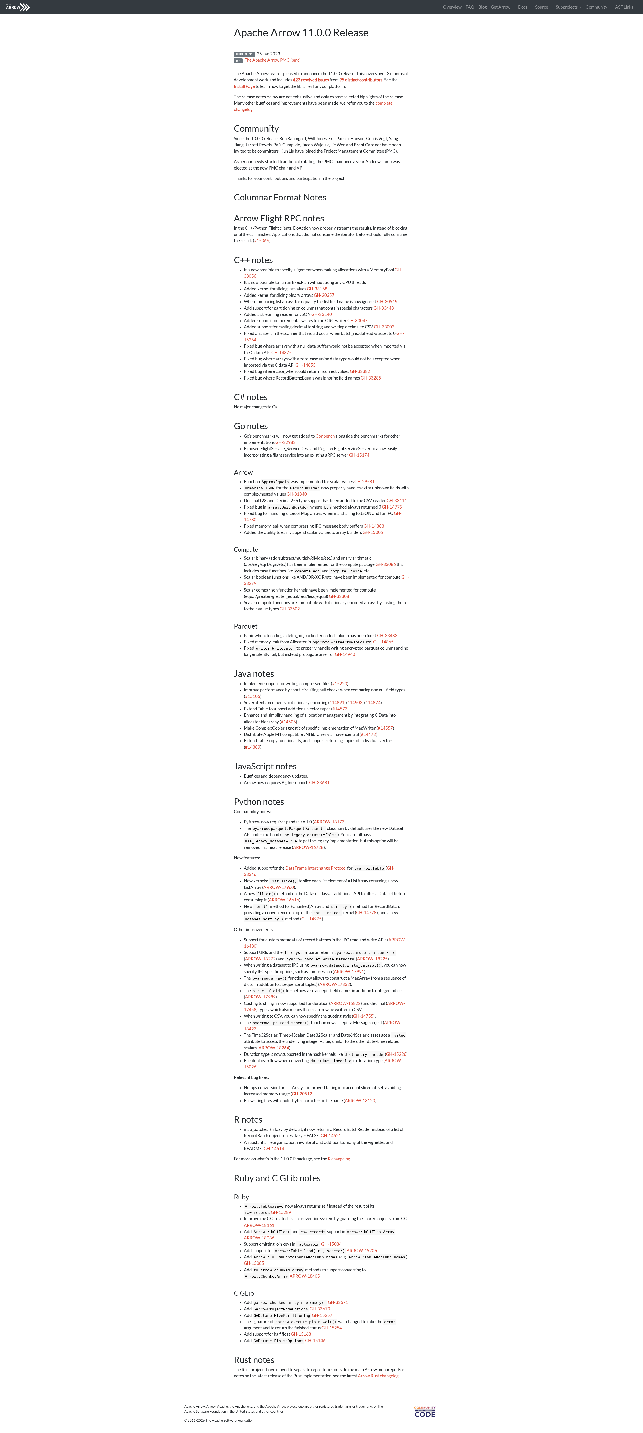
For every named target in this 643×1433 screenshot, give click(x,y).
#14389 (252, 747)
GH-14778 (366, 912)
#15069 (261, 240)
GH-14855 (305, 365)
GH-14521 (331, 1135)
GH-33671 (338, 1302)
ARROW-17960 (278, 887)
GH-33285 (371, 378)
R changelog (339, 1158)
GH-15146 (315, 1340)
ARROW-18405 (305, 1276)
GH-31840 (297, 494)
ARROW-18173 (329, 821)
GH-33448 (383, 308)
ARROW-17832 (334, 984)
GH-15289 (281, 1212)
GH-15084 (331, 1244)
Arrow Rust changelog (378, 1375)
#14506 (288, 721)
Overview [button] (452, 7)
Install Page (244, 86)
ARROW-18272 (260, 958)
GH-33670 (320, 1308)
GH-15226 (396, 1054)
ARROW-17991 (349, 971)
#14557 (385, 728)
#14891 (336, 702)
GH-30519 (387, 301)
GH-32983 (285, 442)
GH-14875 (281, 352)
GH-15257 (322, 1315)
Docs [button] (523, 7)
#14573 (339, 708)
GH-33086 (386, 564)
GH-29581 (364, 481)
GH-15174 (359, 455)
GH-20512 (302, 1094)
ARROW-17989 (260, 996)
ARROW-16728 (308, 847)
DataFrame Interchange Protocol (315, 868)
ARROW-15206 (362, 1250)
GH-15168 (301, 1334)
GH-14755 (363, 1016)
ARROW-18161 (259, 1225)
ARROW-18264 (274, 1047)
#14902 (354, 702)
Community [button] (597, 7)
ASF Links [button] (624, 7)
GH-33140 (321, 314)
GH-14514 (274, 1148)
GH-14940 (345, 654)
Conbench (325, 436)
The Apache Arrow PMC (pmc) (273, 60)
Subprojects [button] (567, 7)
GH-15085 (254, 1263)
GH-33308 (339, 596)
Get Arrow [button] (501, 7)
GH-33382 (360, 371)
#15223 (339, 683)
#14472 (368, 734)
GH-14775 (392, 507)
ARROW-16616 (284, 899)
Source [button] (542, 7)
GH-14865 (383, 641)
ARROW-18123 (360, 1100)
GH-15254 (332, 1327)
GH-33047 (357, 320)
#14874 (373, 702)
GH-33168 (317, 288)
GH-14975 (311, 918)
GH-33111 (397, 500)
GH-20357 (324, 295)
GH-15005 (373, 532)
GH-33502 (290, 608)
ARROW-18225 (372, 958)
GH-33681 (319, 782)
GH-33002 (384, 326)
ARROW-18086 (259, 1237)
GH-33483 (387, 635)
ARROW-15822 (345, 1003)
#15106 (252, 696)
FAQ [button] (470, 7)
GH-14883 (374, 526)
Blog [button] (482, 7)
